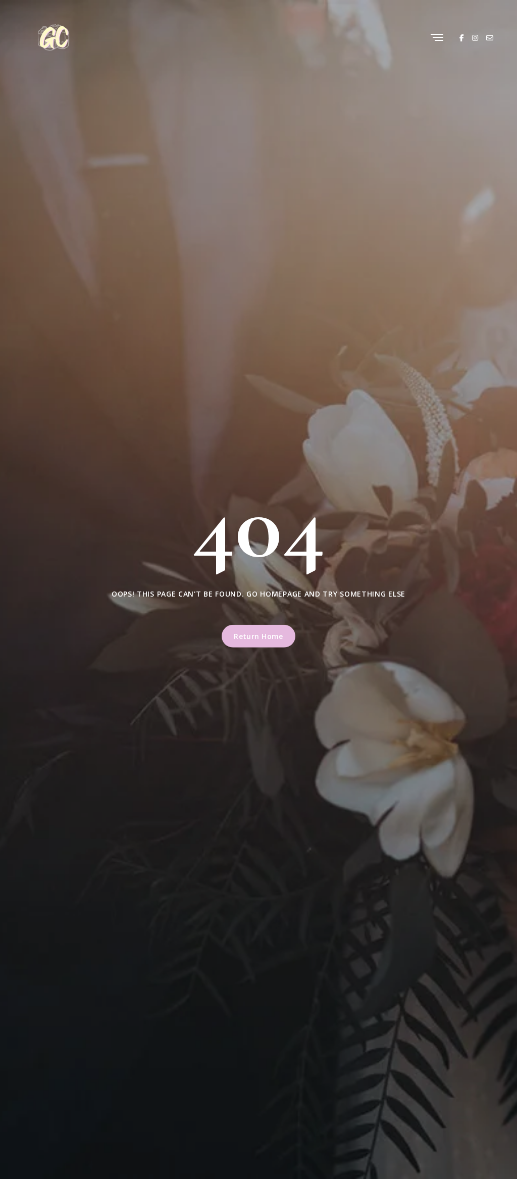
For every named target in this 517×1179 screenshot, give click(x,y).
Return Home (258, 636)
